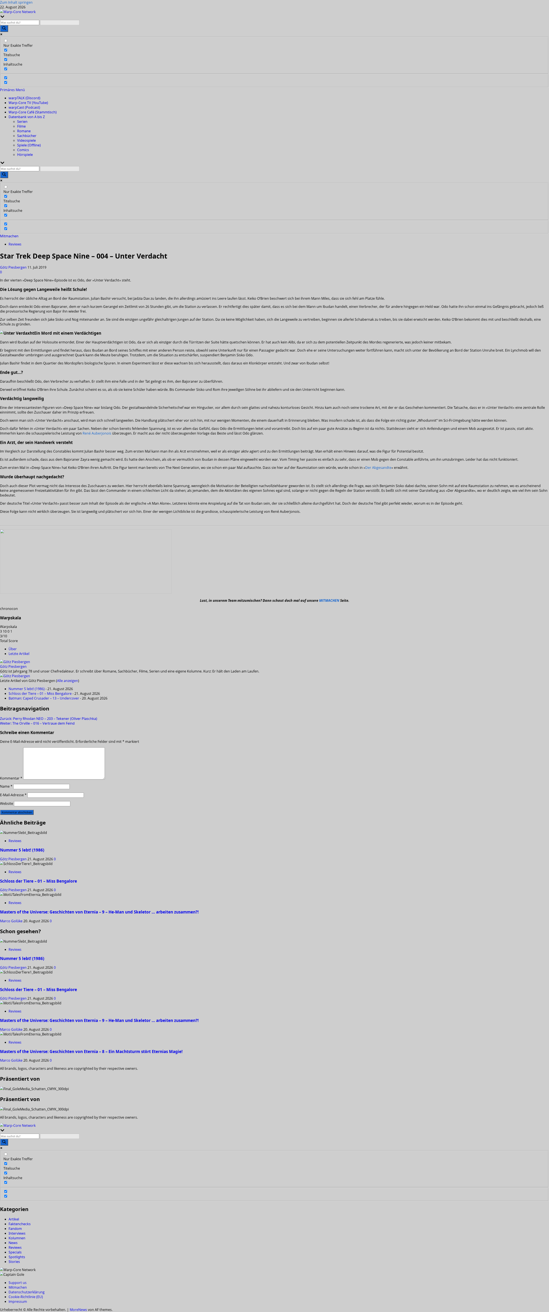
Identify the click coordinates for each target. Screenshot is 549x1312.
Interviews (17, 1233)
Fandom (15, 1228)
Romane (24, 131)
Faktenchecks (20, 1224)
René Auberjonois (97, 433)
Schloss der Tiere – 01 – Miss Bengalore (40, 693)
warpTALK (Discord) (24, 98)
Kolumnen (17, 1238)
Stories (14, 1261)
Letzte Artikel (19, 653)
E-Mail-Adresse (13, 795)
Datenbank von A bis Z (27, 116)
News (13, 1242)
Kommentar (11, 778)
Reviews (15, 244)
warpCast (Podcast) (24, 107)
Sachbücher (26, 135)
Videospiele (26, 140)
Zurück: (48, 718)
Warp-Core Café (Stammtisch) (33, 112)
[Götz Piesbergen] (15, 661)
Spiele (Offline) (29, 145)
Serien (22, 121)
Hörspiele (25, 154)
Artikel (14, 1219)
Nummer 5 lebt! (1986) (27, 688)
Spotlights (17, 1257)
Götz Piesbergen (13, 267)
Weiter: (37, 723)
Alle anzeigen (67, 680)
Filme (21, 126)
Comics (23, 149)
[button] (12, 89)
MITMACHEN (329, 600)
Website (6, 803)
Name (6, 786)
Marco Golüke (11, 921)
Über (13, 649)
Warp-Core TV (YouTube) (28, 102)
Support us (18, 1282)
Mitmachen (9, 236)
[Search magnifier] (4, 28)
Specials (15, 1252)
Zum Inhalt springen (16, 2)
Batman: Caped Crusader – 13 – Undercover (44, 698)
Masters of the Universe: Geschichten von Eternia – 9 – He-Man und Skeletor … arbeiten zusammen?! (99, 912)
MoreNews (78, 1309)
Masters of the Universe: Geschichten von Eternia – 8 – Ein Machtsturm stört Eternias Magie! (91, 1051)
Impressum (18, 1301)
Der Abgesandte (378, 467)
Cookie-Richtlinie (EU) (26, 1296)
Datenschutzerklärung (27, 1292)
